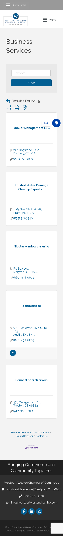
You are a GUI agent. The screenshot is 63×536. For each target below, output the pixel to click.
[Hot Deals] (13, 355)
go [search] (33, 82)
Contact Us (41, 435)
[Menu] (16, 5)
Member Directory (21, 432)
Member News (41, 432)
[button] (8, 101)
